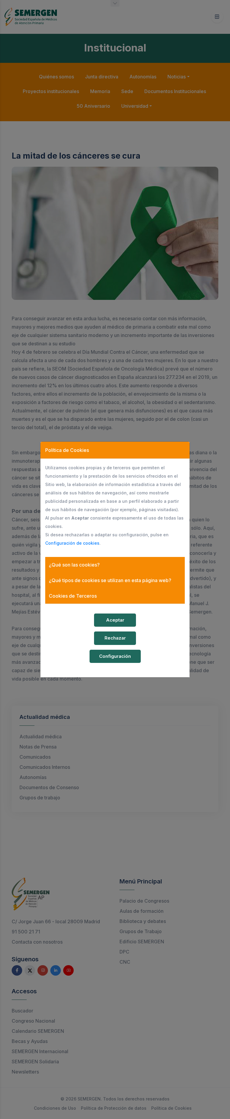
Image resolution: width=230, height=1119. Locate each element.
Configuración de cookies (72, 543)
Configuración (115, 656)
